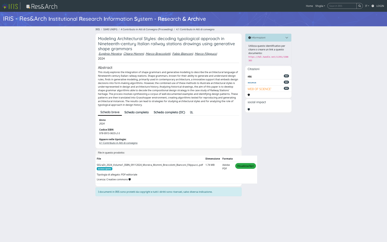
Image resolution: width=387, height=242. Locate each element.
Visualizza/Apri (245, 166)
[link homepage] (11, 6)
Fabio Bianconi (182, 54)
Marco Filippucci (206, 54)
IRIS (98, 29)
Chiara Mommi (133, 54)
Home (309, 6)
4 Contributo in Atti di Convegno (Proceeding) (147, 29)
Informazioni (258, 37)
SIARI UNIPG (110, 29)
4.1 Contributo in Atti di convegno (195, 29)
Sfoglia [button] (319, 6)
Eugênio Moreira (110, 54)
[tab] (192, 112)
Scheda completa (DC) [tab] (169, 112)
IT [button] (366, 6)
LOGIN (380, 6)
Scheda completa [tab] (136, 112)
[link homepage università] (42, 6)
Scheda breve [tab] (109, 112)
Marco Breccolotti (158, 54)
